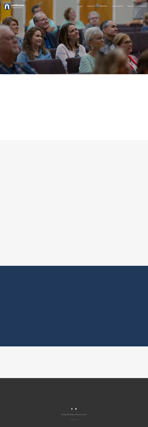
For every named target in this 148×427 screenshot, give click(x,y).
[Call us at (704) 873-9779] (59, 389)
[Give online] (117, 389)
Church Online (117, 6)
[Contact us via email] (30, 389)
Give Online (117, 400)
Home (80, 6)
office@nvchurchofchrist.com (31, 400)
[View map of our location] (88, 389)
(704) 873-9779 (59, 400)
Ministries (103, 6)
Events (130, 6)
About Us (91, 6)
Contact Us (142, 6)
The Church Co (74, 419)
